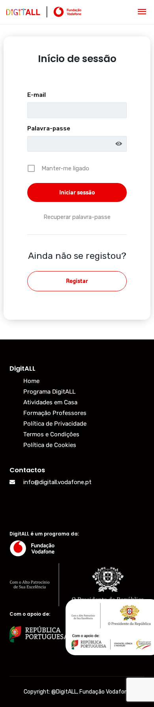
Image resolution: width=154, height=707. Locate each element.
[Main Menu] (142, 12)
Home (31, 381)
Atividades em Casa (50, 402)
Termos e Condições (51, 434)
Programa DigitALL (49, 391)
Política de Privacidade (54, 423)
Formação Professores (54, 413)
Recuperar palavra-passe (77, 217)
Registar (77, 281)
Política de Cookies (49, 445)
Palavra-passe (48, 128)
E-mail (36, 94)
